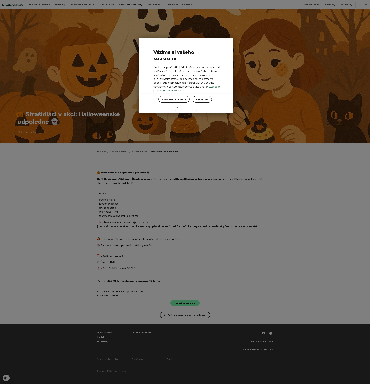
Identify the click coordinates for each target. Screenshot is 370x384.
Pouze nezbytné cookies (174, 99)
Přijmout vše (202, 99)
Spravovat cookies (186, 108)
